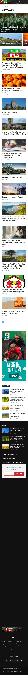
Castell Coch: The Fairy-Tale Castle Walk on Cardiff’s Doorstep (17, 391)
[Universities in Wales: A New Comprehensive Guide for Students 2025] (14, 145)
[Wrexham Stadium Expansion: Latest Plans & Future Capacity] (14, 281)
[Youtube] (21, 660)
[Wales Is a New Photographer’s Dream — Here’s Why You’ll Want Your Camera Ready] (14, 208)
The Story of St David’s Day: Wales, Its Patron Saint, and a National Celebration (17, 407)
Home (3, 6)
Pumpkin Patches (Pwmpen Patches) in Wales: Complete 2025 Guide (14, 91)
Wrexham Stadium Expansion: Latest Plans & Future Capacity (13, 291)
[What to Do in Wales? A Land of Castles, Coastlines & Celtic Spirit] (14, 124)
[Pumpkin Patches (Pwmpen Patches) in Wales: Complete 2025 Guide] (14, 80)
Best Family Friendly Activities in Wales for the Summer (13, 312)
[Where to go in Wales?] (14, 104)
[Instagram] (10, 660)
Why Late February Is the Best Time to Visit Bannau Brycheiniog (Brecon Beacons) (18, 415)
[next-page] (9, 322)
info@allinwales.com (13, 650)
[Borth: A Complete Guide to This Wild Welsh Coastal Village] (11, 39)
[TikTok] (13, 660)
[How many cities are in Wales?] (14, 189)
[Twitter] (17, 660)
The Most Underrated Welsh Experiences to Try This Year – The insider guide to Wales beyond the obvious (14, 66)
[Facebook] (6, 660)
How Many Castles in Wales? (12, 177)
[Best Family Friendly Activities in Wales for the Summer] (14, 303)
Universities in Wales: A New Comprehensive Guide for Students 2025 (12, 156)
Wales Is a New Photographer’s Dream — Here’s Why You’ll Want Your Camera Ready (13, 219)
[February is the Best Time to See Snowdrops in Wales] (14, 23)
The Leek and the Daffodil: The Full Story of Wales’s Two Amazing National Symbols (17, 399)
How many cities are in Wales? (13, 197)
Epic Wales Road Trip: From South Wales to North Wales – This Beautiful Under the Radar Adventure (14, 267)
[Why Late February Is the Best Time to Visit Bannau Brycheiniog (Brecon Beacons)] (5, 415)
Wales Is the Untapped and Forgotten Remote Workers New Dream (13, 242)
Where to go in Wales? (10, 112)
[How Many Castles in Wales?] (14, 169)
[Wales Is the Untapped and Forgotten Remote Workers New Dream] (14, 232)
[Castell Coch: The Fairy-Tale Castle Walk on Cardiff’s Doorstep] (5, 391)
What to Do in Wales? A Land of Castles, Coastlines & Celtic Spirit (14, 133)
